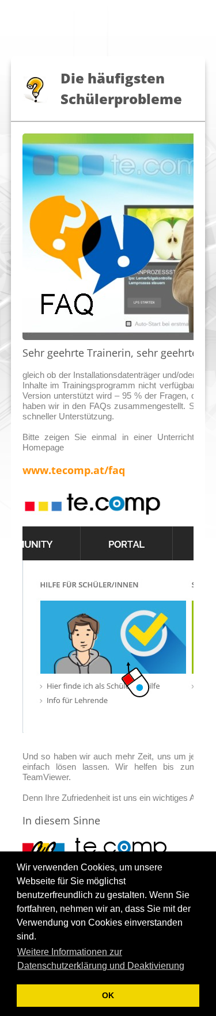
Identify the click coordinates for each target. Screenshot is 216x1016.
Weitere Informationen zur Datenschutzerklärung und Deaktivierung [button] (100, 959)
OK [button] (108, 995)
